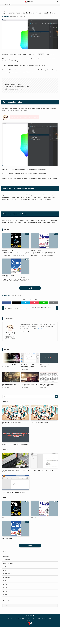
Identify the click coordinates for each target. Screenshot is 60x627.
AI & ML (6, 556)
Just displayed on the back (14, 84)
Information (7, 577)
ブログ (6, 584)
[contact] (33, 615)
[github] (28, 331)
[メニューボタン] (2, 2)
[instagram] (26, 331)
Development (6, 16)
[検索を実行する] (56, 396)
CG (5, 566)
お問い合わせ (44, 618)
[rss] (31, 615)
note (38, 328)
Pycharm (19, 295)
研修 (5, 587)
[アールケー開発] (30, 2)
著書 (5, 591)
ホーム (10, 618)
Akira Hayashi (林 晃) (10, 333)
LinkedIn (42, 328)
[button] (6, 302)
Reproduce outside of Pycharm (15, 89)
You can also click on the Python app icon (18, 86)
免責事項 (38, 618)
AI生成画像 (7, 559)
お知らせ (6, 580)
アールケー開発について (19, 618)
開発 (5, 594)
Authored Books (8, 563)
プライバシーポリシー (30, 618)
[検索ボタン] (58, 2)
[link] (21, 331)
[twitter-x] (23, 331)
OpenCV (14, 295)
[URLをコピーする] (53, 302)
